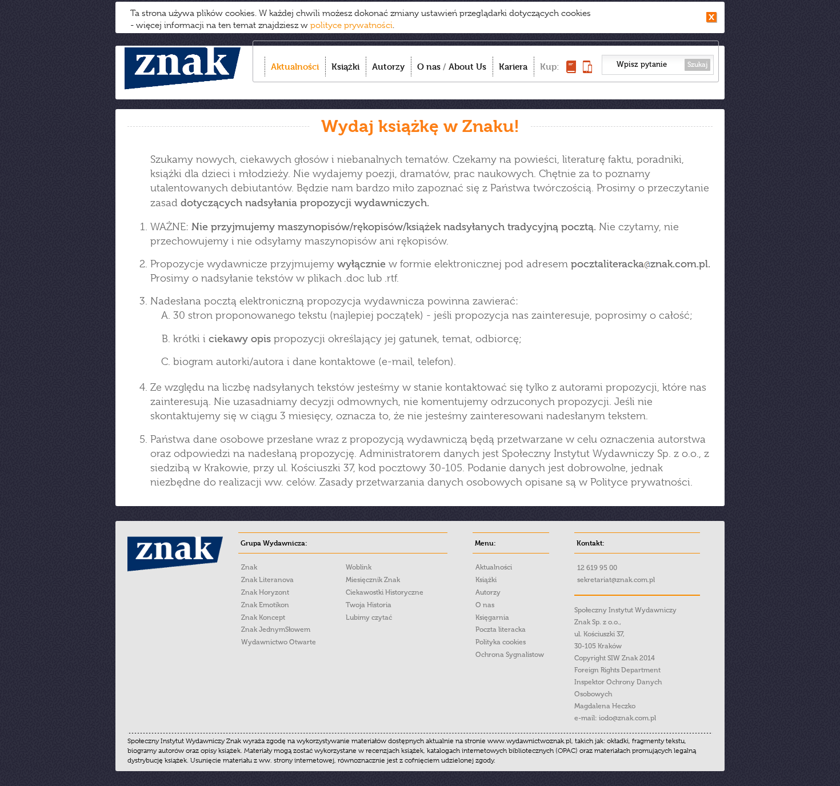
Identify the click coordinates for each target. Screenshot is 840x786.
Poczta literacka (500, 629)
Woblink (358, 567)
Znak (249, 567)
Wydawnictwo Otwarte (278, 642)
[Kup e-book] (587, 70)
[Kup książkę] (571, 70)
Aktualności (295, 66)
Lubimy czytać (369, 617)
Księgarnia (492, 617)
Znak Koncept (263, 617)
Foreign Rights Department (617, 670)
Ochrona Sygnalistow (509, 655)
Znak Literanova (267, 580)
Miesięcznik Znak (373, 580)
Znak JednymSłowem (275, 629)
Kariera (513, 66)
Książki (345, 66)
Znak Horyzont (265, 592)
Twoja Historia (368, 605)
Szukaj (697, 65)
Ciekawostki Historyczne (384, 592)
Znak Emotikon (265, 605)
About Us (467, 66)
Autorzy (388, 66)
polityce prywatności (351, 25)
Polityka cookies (500, 642)
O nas (429, 66)
